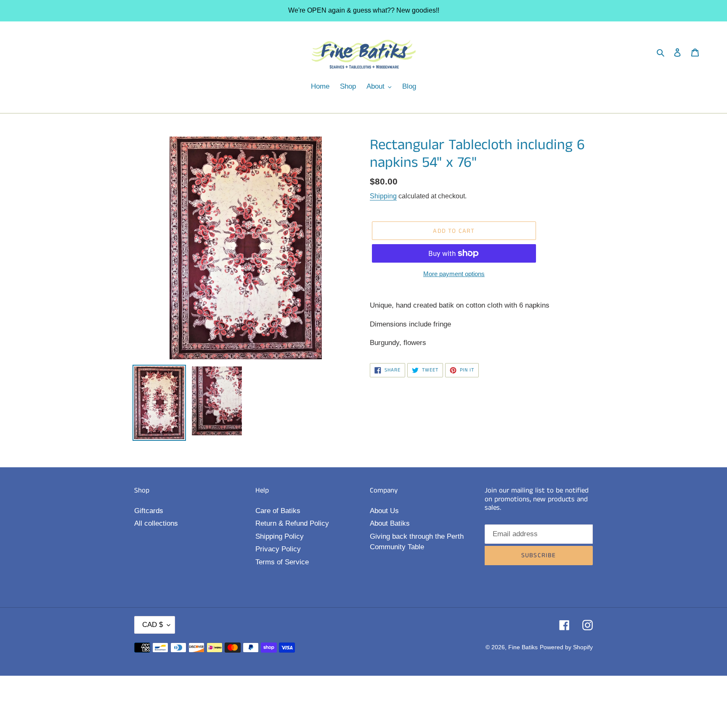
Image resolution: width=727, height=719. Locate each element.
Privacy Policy (278, 549)
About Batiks (390, 523)
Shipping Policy (279, 536)
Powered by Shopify (566, 647)
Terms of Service (282, 562)
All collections (156, 523)
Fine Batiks (523, 647)
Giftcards (148, 511)
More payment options (454, 273)
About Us (384, 511)
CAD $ (152, 625)
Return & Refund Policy (292, 523)
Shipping (383, 196)
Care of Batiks (277, 511)
